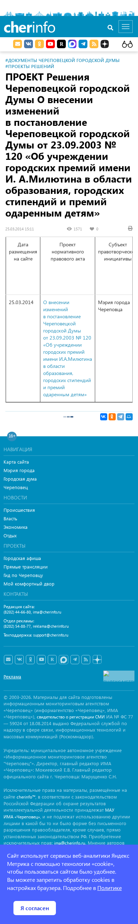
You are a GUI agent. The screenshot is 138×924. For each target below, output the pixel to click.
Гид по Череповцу (23, 575)
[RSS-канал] (85, 659)
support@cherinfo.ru (50, 635)
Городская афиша (22, 558)
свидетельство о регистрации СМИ (71, 716)
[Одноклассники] (112, 416)
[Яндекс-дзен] (96, 659)
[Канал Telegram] (74, 659)
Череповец (16, 487)
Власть (10, 518)
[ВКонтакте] (103, 416)
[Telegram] (120, 416)
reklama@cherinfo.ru (51, 626)
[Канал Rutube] (61, 44)
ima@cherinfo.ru (47, 612)
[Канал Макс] (72, 44)
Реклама (12, 676)
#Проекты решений (29, 66)
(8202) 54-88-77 (17, 626)
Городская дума (20, 479)
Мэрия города (19, 470)
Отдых (10, 535)
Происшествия (19, 510)
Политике (109, 887)
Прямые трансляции (26, 567)
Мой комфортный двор (29, 584)
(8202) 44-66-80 (17, 612)
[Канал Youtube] (50, 44)
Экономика (16, 527)
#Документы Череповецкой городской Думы (62, 60)
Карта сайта (16, 462)
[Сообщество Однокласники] (39, 44)
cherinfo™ (26, 797)
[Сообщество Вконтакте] (19, 659)
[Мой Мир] (129, 416)
